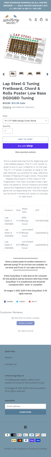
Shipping (7, 107)
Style (5, 116)
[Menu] (46, 19)
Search (8, 357)
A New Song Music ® (20, 449)
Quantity (6, 126)
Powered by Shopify (38, 449)
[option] (13, 74)
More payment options (25, 152)
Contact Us (11, 364)
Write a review (25, 323)
